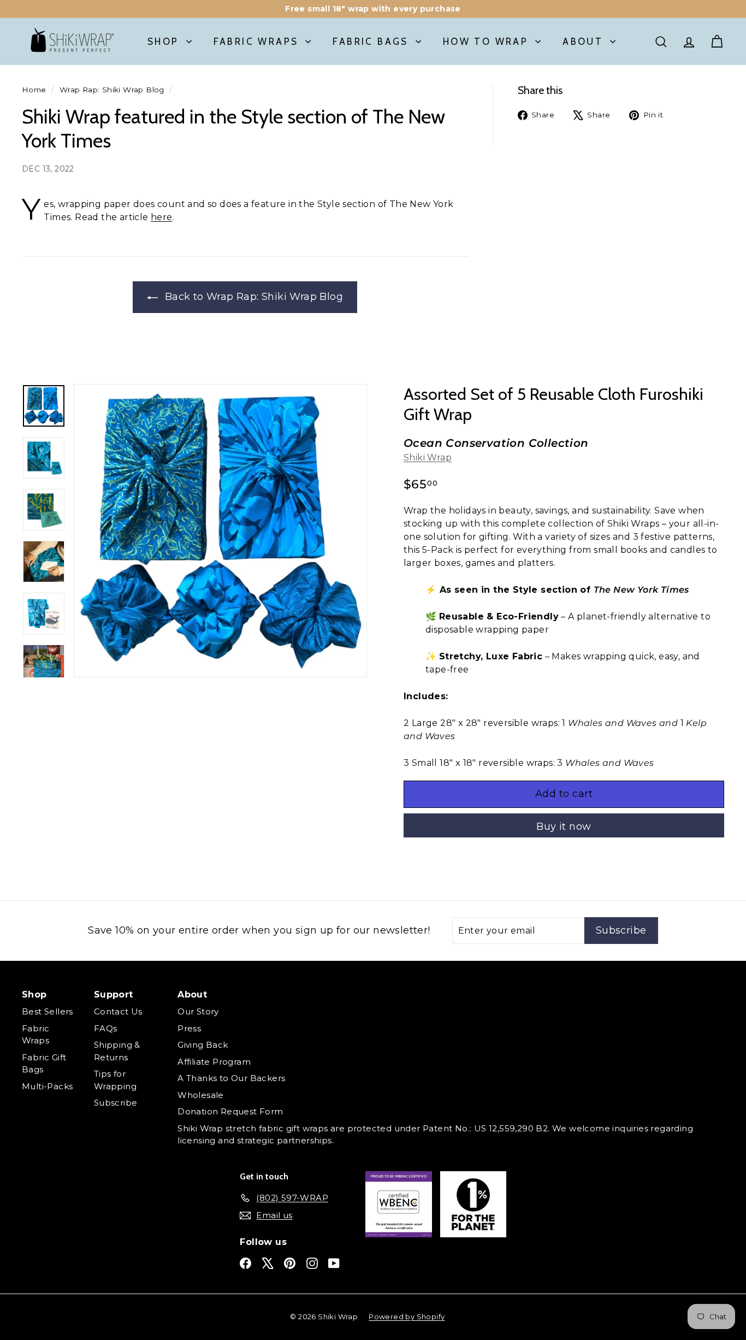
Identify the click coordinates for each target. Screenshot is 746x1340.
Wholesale (200, 1095)
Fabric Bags (370, 41)
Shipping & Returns (117, 1051)
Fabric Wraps (256, 41)
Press (189, 1028)
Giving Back (202, 1045)
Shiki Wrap (428, 457)
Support (113, 994)
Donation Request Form (230, 1111)
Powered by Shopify (407, 1316)
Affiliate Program (214, 1061)
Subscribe (116, 1102)
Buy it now (563, 826)
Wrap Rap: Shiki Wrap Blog (112, 89)
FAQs (105, 1028)
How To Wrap (485, 41)
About (583, 41)
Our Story (198, 1011)
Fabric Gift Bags (44, 1063)
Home (34, 89)
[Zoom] (220, 531)
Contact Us (118, 1011)
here (162, 217)
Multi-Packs (47, 1086)
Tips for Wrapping (115, 1080)
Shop (163, 41)
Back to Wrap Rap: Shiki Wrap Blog (253, 297)
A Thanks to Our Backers (231, 1078)
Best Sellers (47, 1011)
